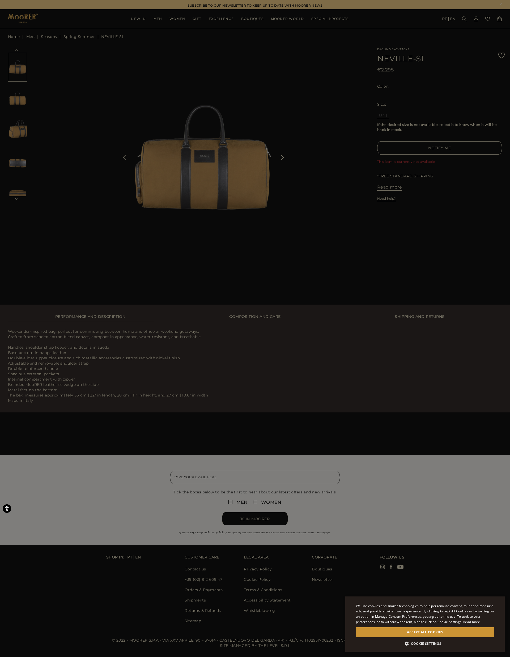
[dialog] (255, 328)
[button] (425, 643)
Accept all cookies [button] (425, 632)
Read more (471, 622)
